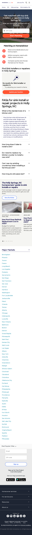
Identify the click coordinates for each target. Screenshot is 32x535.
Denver (4, 287)
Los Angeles (6, 269)
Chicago (5, 313)
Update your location (16, 92)
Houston (5, 415)
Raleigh (4, 366)
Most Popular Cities (8, 446)
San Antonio (6, 418)
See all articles (9, 198)
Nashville (5, 401)
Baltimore (5, 325)
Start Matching (16, 36)
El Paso (4, 409)
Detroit (4, 331)
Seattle (4, 433)
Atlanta (4, 310)
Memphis (5, 398)
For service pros (7, 497)
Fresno (4, 263)
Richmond (5, 427)
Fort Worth (5, 412)
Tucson (4, 260)
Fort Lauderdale (7, 295)
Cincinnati (5, 371)
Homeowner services (9, 491)
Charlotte (5, 360)
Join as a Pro (20, 2)
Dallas (4, 407)
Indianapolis (6, 316)
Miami (4, 301)
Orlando (4, 304)
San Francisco (6, 281)
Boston (4, 328)
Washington (6, 292)
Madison (5, 436)
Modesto (5, 272)
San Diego (5, 278)
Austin (4, 404)
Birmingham (6, 254)
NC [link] (8, 7)
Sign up (16, 464)
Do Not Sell (17, 522)
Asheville (5, 357)
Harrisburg (5, 386)
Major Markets (8, 250)
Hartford (5, 290)
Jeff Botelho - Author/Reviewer (10, 215)
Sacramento (6, 275)
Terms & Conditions (26, 525)
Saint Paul (5, 339)
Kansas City (6, 342)
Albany (4, 351)
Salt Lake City (6, 421)
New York (5, 354)
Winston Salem (7, 369)
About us (5, 507)
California (11, 522)
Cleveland (5, 374)
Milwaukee (5, 439)
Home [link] (3, 7)
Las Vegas (5, 348)
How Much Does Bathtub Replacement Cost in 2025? (11, 221)
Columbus (5, 377)
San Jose (5, 284)
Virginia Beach (7, 430)
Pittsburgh (5, 392)
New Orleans (6, 322)
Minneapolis (6, 336)
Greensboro (6, 363)
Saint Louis (5, 345)
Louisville (5, 319)
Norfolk (4, 424)
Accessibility (24, 522)
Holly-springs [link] (14, 7)
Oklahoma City (7, 380)
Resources (5, 502)
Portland (5, 383)
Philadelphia (6, 389)
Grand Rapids (6, 333)
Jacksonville (6, 298)
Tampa (4, 307)
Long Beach (6, 266)
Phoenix (4, 257)
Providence (6, 395)
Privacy (6, 522)
